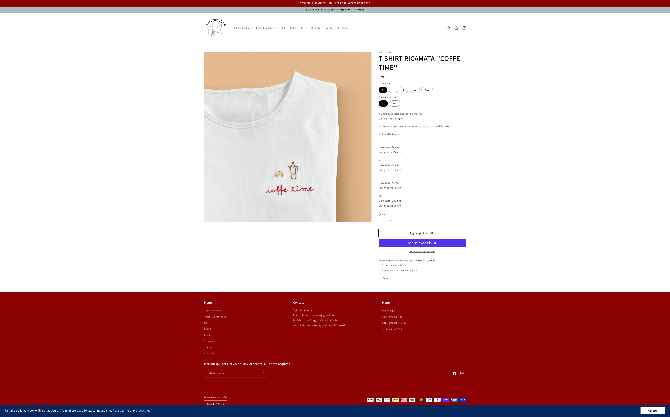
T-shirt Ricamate (213, 310)
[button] (449, 28)
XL (415, 89)
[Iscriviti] (263, 373)
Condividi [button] (388, 278)
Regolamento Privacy (394, 322)
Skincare (209, 341)
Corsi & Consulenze (215, 316)
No (395, 103)
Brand (207, 328)
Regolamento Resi (392, 316)
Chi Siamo (209, 353)
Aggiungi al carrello (422, 233)
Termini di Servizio (392, 328)
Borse (207, 334)
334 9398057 (306, 310)
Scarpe (208, 347)
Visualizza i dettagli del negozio (400, 270)
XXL (427, 89)
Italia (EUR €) (213, 404)
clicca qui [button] (145, 410)
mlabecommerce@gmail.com (318, 315)
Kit (205, 322)
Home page (388, 310)
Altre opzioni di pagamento (422, 251)
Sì (383, 103)
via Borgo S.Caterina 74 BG (322, 320)
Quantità (383, 214)
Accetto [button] (653, 410)
